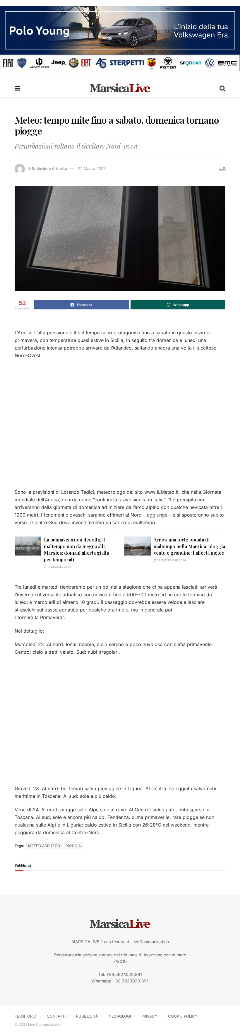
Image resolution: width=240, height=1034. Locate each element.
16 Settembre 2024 (171, 560)
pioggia (73, 846)
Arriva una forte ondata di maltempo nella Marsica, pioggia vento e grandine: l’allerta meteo (189, 546)
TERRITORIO (25, 1016)
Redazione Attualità (49, 168)
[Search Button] (222, 88)
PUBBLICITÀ (87, 1016)
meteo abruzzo (44, 846)
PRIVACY (149, 1016)
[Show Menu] (17, 88)
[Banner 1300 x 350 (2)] (120, 37)
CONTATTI (56, 1016)
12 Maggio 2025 (59, 566)
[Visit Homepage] (120, 88)
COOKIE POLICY (183, 1016)
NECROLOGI (120, 1016)
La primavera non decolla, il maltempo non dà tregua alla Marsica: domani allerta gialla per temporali (76, 549)
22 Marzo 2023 (92, 168)
